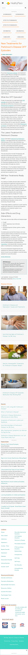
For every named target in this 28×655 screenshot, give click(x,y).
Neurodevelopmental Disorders (20, 533)
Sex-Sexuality (18, 565)
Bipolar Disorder (5, 549)
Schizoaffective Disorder (19, 569)
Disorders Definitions (6, 578)
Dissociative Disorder (6, 560)
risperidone (4, 244)
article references (5, 256)
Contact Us (16, 637)
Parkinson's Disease (20, 540)
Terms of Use (7, 641)
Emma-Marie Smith (7, 54)
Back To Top (4, 521)
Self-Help (17, 558)
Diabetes (3, 556)
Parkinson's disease (12, 73)
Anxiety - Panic (5, 546)
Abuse (2, 532)
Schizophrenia (18, 554)
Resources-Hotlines (6, 588)
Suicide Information (6, 591)
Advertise (21, 637)
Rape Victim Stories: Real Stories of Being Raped (13, 458)
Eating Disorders (5, 563)
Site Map (6, 637)
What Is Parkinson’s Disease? (10, 412)
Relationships (18, 551)
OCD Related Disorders (18, 537)
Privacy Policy (14, 641)
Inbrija (2, 138)
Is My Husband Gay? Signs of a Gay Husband (12, 469)
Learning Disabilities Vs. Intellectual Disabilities (13, 495)
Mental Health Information (8, 584)
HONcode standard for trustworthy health (20, 610)
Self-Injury (17, 561)
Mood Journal (4, 598)
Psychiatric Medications (7, 581)
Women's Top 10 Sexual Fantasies (9, 444)
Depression (4, 553)
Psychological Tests (6, 595)
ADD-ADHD (4, 535)
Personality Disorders (20, 543)
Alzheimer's (4, 542)
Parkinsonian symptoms (7, 105)
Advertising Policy (14, 644)
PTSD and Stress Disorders (19, 548)
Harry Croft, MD (17, 279)
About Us (11, 637)
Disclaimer (21, 641)
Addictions (4, 539)
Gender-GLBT (5, 566)
